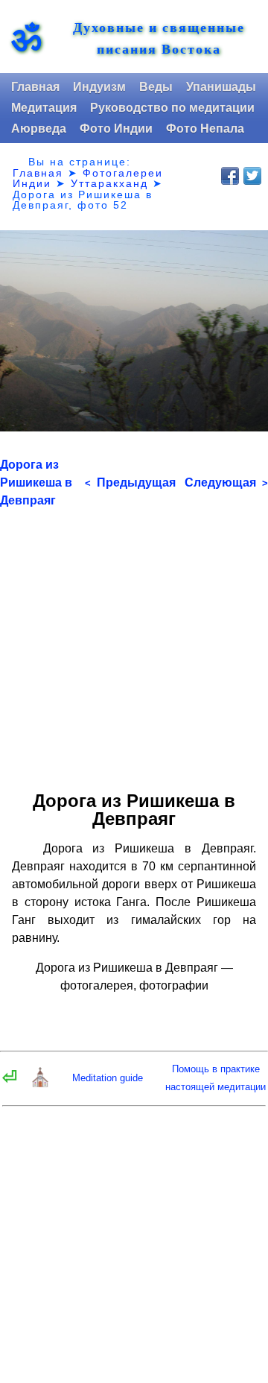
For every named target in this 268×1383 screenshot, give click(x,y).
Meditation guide (107, 1077)
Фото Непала (205, 128)
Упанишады (221, 86)
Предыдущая (130, 482)
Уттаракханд (109, 183)
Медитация (44, 107)
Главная (35, 86)
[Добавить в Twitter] (252, 176)
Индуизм (99, 86)
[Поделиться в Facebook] (230, 176)
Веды (156, 86)
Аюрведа (38, 128)
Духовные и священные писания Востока (159, 38)
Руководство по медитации (172, 107)
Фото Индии (116, 128)
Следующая (226, 482)
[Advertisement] (134, 644)
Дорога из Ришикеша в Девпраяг (36, 482)
